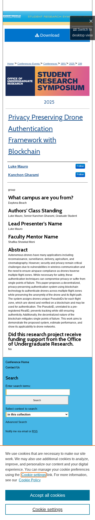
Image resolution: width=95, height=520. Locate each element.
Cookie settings (33, 475)
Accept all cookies (47, 495)
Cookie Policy (30, 480)
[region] (47, 482)
